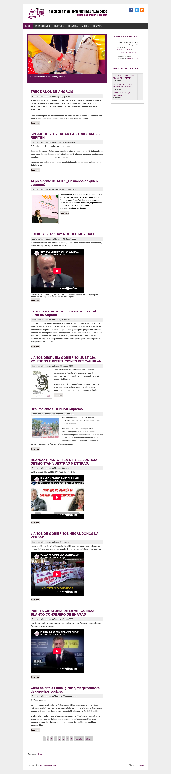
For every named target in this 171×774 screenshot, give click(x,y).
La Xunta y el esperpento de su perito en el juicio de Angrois (63, 313)
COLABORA (73, 26)
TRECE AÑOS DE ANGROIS (52, 91)
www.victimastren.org (48, 765)
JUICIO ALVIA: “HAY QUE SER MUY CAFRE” (65, 234)
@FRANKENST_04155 (124, 50)
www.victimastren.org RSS (142, 10)
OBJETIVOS (59, 26)
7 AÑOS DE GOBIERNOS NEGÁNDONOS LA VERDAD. (65, 535)
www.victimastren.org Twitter (137, 10)
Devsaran (140, 765)
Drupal (40, 754)
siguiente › (79, 738)
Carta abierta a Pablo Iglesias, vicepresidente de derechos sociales (65, 689)
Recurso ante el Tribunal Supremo (57, 408)
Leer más (35, 123)
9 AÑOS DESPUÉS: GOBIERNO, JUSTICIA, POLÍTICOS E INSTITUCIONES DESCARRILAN (66, 359)
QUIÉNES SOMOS (42, 26)
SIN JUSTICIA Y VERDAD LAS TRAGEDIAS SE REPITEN (66, 135)
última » (89, 738)
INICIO (28, 26)
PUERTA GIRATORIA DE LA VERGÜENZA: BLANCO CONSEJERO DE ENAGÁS (63, 612)
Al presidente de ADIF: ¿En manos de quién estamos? (64, 183)
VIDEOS (85, 26)
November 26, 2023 (132, 59)
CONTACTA (97, 26)
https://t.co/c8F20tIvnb (129, 52)
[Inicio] (67, 18)
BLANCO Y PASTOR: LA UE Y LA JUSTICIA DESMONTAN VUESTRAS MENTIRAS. (64, 461)
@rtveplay (120, 52)
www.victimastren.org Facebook (131, 10)
